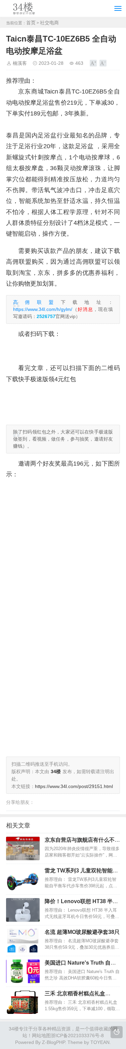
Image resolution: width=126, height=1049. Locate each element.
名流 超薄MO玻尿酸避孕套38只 (82, 932)
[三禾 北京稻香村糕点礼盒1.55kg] (23, 1002)
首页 (31, 22)
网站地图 (41, 1035)
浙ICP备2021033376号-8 (77, 1035)
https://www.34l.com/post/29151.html (74, 786)
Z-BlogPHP (53, 1042)
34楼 (14, 1028)
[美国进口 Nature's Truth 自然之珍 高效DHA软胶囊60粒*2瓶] (23, 971)
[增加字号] (93, 63)
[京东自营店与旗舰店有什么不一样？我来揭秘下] (23, 848)
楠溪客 (20, 63)
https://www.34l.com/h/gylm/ (42, 309)
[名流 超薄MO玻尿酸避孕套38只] (23, 940)
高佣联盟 (37, 302)
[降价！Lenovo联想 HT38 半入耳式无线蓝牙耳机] (23, 910)
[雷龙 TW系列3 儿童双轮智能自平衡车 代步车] (23, 879)
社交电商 (49, 22)
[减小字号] (103, 63)
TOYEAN (100, 1042)
